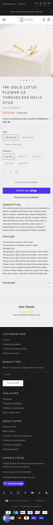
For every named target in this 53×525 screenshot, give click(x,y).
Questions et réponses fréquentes (17, 436)
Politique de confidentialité (14, 440)
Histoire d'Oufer (9, 426)
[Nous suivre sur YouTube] (32, 492)
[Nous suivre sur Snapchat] (46, 492)
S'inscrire (13, 383)
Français (40, 501)
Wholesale (7, 399)
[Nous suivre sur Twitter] (11, 492)
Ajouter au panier (26, 182)
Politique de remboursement (15, 348)
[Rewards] (7, 518)
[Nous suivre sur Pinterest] (25, 492)
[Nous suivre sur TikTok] (39, 492)
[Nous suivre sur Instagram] (18, 492)
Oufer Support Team (11, 412)
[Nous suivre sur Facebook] (4, 492)
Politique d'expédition (12, 344)
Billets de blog (9, 431)
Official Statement (10, 449)
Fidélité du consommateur (14, 408)
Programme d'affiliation (13, 403)
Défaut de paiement (11, 353)
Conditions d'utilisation (12, 444)
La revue (6, 340)
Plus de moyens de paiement (26, 197)
